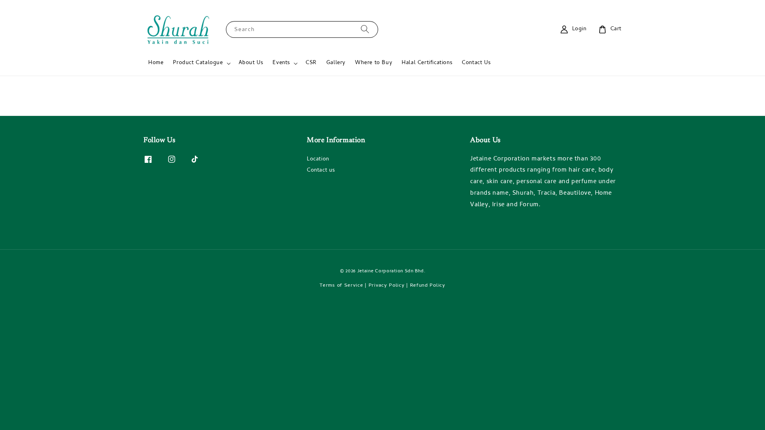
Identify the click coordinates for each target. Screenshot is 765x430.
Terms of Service (341, 285)
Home (155, 63)
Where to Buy (373, 63)
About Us (251, 63)
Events (281, 63)
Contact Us (476, 63)
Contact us (321, 170)
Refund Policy (427, 285)
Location (318, 160)
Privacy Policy (387, 285)
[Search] (365, 29)
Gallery (335, 63)
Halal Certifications (427, 63)
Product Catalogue (198, 63)
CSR (311, 63)
